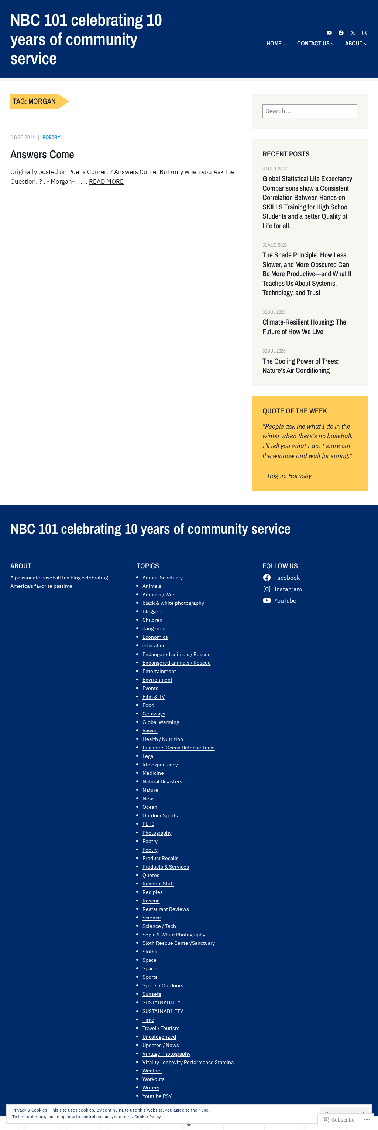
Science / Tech (159, 925)
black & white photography (173, 602)
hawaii (150, 730)
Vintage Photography (166, 1053)
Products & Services (165, 866)
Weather (152, 1070)
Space (149, 959)
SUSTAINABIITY (161, 1002)
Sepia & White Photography (173, 934)
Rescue (151, 900)
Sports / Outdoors (162, 985)
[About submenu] (366, 43)
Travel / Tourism (160, 1028)
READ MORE (106, 181)
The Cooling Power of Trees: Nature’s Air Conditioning (300, 366)
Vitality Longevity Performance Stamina (188, 1061)
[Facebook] (341, 33)
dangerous (154, 628)
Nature (150, 789)
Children (152, 619)
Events (150, 687)
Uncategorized (159, 1036)
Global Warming (160, 721)
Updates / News (160, 1044)
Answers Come (42, 154)
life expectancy (160, 764)
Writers (150, 1087)
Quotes (150, 874)
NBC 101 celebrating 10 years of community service (86, 38)
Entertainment (159, 671)
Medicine (153, 772)
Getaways (153, 713)
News (149, 798)
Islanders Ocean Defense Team (178, 747)
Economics (155, 636)
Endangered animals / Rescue (176, 654)
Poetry (51, 137)
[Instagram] (365, 33)
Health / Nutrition (162, 738)
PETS (148, 823)
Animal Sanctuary (162, 577)
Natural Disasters (162, 781)
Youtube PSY (157, 1095)
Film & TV (153, 696)
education (154, 645)
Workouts (153, 1078)
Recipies (152, 891)
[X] (353, 33)
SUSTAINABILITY (162, 1011)
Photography (157, 832)
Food (148, 704)
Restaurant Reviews (165, 908)
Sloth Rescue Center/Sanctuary (178, 942)
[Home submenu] (285, 43)
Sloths (149, 951)
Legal (148, 755)
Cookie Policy (147, 1116)
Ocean (149, 806)
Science (151, 917)
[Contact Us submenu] (333, 43)
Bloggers (152, 611)
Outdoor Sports (160, 815)
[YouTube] (329, 33)
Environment (157, 679)
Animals (151, 585)
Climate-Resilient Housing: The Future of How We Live (304, 327)
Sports (150, 976)
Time (148, 1019)
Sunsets (151, 993)
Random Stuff (158, 883)
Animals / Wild (159, 594)
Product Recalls (160, 858)
